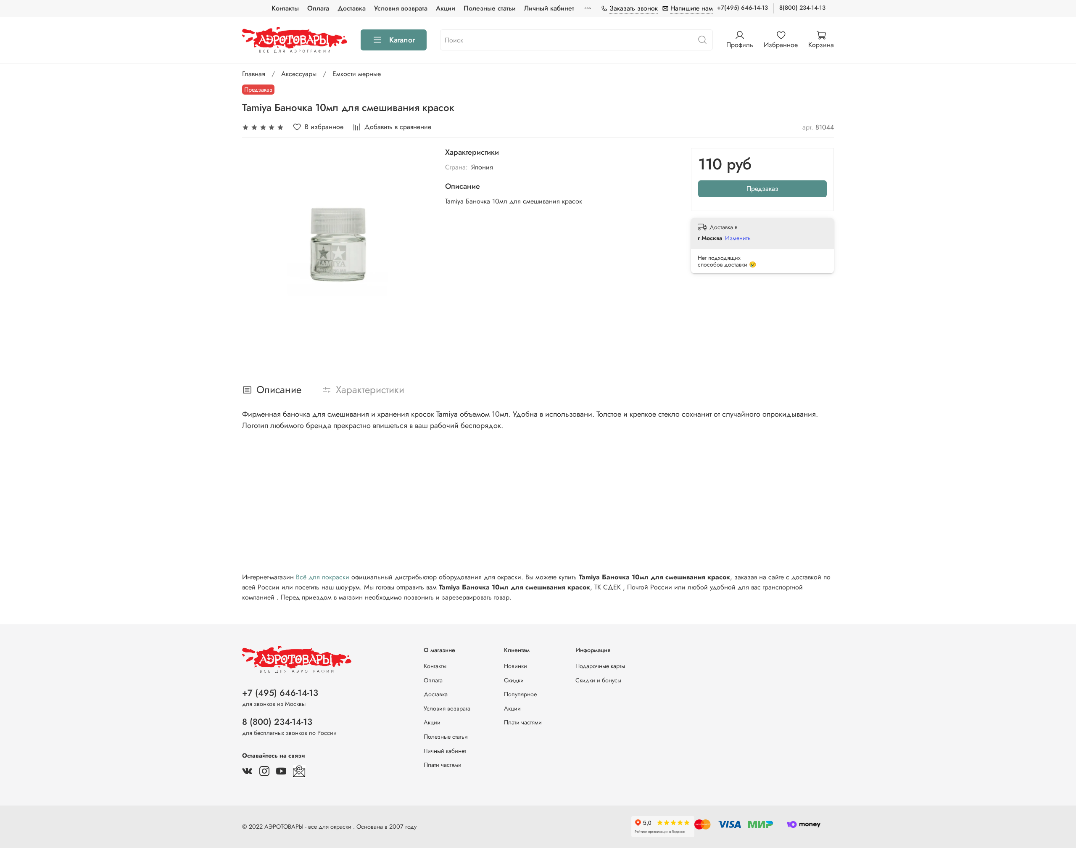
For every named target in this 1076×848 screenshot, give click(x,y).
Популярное (520, 694)
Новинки (515, 666)
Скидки (514, 680)
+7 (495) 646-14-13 (280, 693)
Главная (253, 74)
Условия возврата (400, 8)
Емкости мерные (356, 74)
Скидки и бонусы (598, 680)
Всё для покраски (322, 577)
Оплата (318, 8)
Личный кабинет (549, 8)
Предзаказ (762, 188)
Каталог (402, 39)
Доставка (352, 8)
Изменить (738, 238)
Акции (445, 8)
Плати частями (443, 765)
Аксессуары (298, 74)
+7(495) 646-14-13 (742, 7)
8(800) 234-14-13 (802, 7)
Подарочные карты (600, 666)
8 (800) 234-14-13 (277, 722)
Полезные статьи (490, 8)
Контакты (285, 8)
